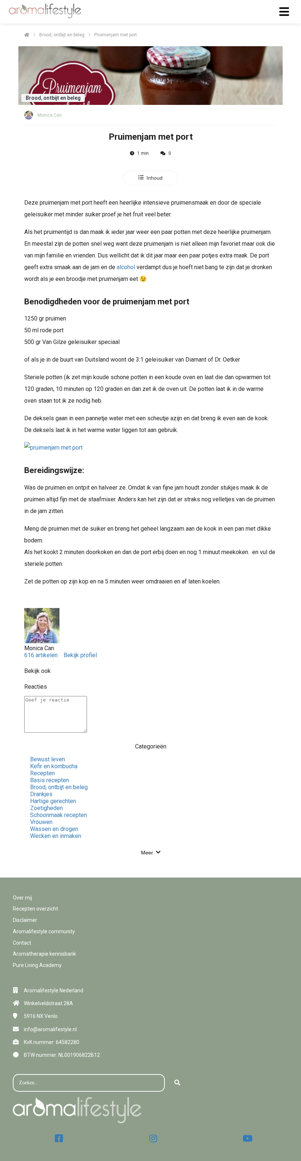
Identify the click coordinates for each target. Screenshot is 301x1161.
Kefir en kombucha (53, 766)
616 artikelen (41, 655)
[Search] (177, 1083)
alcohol (126, 267)
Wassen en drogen (54, 828)
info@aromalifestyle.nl (50, 1029)
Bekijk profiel (80, 655)
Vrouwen (41, 821)
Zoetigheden (46, 808)
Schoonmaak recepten (58, 815)
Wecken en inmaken (55, 835)
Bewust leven (47, 759)
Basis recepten (49, 780)
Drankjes (41, 794)
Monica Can (49, 115)
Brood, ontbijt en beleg (59, 787)
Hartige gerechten (53, 801)
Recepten (42, 773)
